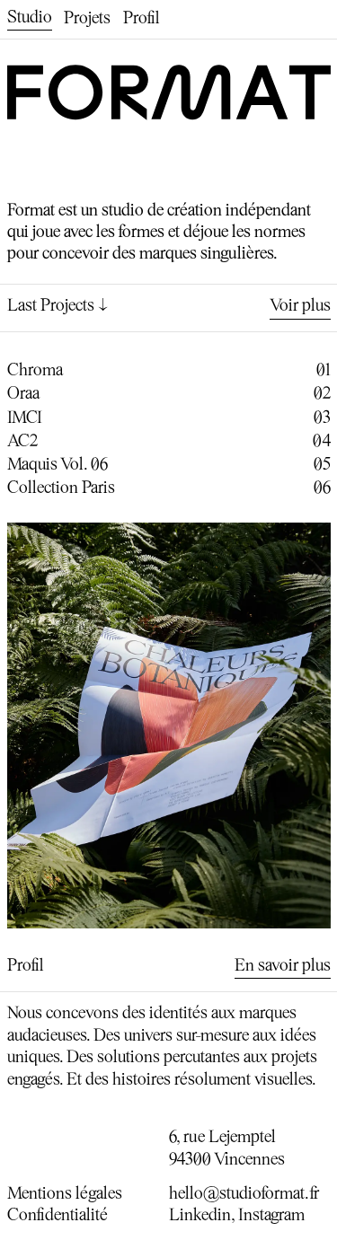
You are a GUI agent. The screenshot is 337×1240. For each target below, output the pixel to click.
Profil (141, 19)
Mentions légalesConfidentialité (64, 1205)
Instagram (271, 1216)
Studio (29, 18)
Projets (87, 19)
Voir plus (300, 306)
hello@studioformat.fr (244, 1194)
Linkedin (200, 1216)
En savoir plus (283, 966)
